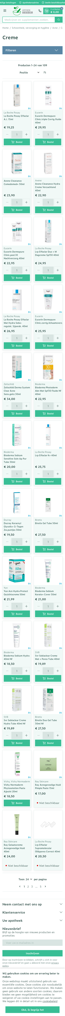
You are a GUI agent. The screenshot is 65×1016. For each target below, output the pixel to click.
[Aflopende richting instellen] (45, 72)
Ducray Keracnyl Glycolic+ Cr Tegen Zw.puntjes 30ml (13, 526)
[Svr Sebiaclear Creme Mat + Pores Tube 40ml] (48, 635)
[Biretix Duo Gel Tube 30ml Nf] (48, 700)
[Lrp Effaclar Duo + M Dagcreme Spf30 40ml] (48, 231)
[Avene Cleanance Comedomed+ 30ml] (17, 163)
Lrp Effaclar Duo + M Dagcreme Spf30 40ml (47, 253)
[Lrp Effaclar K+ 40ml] (48, 435)
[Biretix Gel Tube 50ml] (48, 503)
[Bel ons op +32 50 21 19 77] (39, 10)
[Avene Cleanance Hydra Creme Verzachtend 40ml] (48, 163)
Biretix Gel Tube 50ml (46, 523)
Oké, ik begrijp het (32, 1009)
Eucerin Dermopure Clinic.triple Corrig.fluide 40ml (48, 119)
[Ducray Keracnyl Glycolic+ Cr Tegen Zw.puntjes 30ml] (17, 503)
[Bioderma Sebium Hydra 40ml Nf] (17, 635)
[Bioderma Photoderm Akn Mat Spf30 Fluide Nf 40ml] (48, 367)
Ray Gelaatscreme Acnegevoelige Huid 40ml (14, 848)
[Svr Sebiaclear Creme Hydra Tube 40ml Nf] (17, 700)
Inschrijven (32, 953)
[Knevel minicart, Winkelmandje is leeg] (46, 11)
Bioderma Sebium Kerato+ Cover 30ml (45, 592)
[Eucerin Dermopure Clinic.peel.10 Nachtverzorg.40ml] (17, 231)
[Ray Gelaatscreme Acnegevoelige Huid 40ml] (17, 824)
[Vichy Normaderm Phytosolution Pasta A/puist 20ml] (17, 764)
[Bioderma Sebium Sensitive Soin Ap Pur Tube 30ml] (17, 435)
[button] (32, 50)
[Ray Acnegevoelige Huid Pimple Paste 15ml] (48, 764)
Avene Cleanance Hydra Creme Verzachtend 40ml (47, 187)
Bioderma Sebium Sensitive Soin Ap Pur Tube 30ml (15, 458)
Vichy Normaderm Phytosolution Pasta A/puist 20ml (14, 788)
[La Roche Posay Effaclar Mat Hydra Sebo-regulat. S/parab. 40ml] (17, 299)
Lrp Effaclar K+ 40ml (46, 455)
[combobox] (28, 20)
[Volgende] (45, 886)
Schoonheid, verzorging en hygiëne (30, 27)
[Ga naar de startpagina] (22, 10)
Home (5, 27)
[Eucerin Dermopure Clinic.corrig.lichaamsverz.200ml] (48, 299)
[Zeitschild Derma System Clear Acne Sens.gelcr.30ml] (17, 367)
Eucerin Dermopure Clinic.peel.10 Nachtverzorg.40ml (14, 255)
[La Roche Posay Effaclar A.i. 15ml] (17, 95)
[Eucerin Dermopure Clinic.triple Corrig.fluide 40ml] (48, 95)
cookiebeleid (49, 1001)
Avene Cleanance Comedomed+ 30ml (14, 182)
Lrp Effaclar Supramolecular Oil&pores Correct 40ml (47, 848)
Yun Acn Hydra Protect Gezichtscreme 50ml (16, 592)
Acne (55, 27)
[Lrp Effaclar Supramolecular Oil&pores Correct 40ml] (48, 824)
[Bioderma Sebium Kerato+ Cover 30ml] (48, 570)
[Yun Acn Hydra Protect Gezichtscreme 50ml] (17, 570)
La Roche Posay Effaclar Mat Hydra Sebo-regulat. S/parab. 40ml (16, 323)
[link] (20, 886)
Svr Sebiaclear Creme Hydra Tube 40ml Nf (15, 722)
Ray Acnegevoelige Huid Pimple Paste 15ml (48, 786)
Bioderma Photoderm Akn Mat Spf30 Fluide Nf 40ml (48, 391)
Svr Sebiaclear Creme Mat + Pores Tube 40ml (47, 657)
